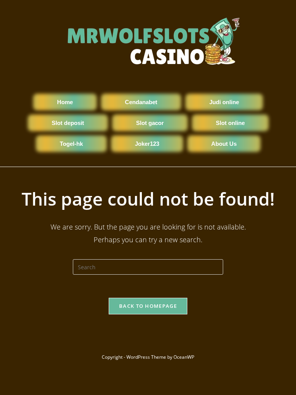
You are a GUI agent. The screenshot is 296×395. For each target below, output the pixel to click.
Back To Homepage (148, 305)
